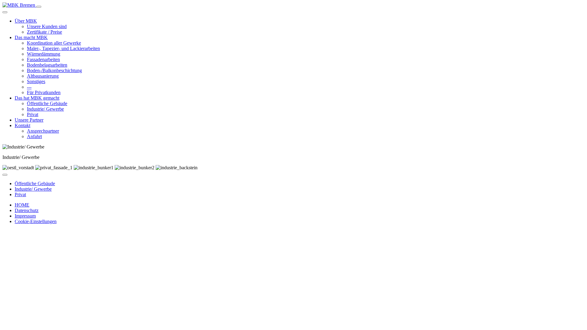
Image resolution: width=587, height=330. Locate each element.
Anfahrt (34, 136)
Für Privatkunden (44, 92)
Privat (32, 114)
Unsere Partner (29, 120)
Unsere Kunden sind (47, 26)
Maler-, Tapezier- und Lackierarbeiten (63, 48)
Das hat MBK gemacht (37, 98)
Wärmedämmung (43, 54)
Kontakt (22, 125)
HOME (22, 204)
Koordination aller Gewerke (54, 43)
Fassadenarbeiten (43, 59)
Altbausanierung (43, 76)
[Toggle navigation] (38, 7)
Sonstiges (36, 81)
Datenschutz (27, 210)
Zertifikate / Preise (44, 32)
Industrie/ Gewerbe (45, 109)
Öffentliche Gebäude (47, 103)
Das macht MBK (31, 37)
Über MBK (26, 21)
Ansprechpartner (43, 131)
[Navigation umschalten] (4, 175)
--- (29, 87)
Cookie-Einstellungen (36, 221)
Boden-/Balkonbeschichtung (54, 70)
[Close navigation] (4, 12)
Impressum (25, 215)
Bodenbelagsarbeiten (47, 65)
